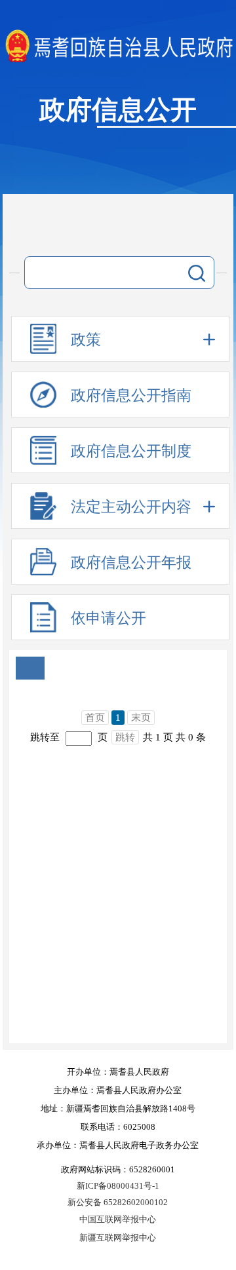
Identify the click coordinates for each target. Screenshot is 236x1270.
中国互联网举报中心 (117, 1219)
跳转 (125, 737)
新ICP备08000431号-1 (118, 1186)
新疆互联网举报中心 (117, 1237)
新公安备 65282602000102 (118, 1202)
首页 (95, 717)
